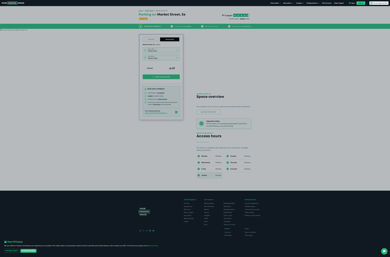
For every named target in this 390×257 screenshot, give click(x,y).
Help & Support (339, 3)
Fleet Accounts (327, 3)
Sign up (361, 3)
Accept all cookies (28, 250)
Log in (353, 3)
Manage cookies (12, 250)
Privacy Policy (153, 246)
